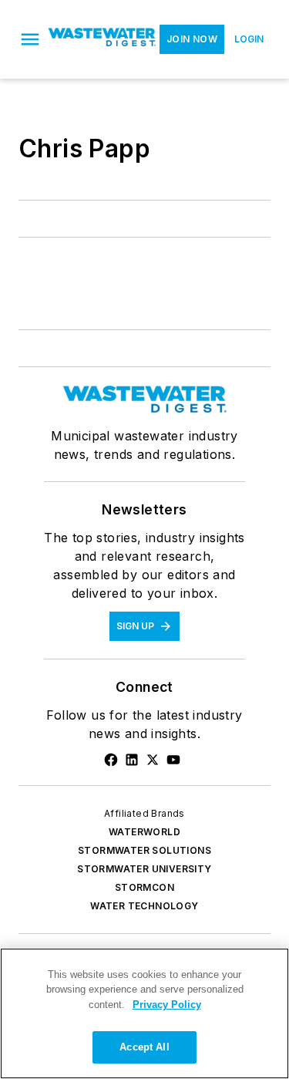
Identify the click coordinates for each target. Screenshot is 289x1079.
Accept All (144, 1047)
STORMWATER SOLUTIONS (144, 850)
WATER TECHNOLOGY (144, 906)
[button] (30, 39)
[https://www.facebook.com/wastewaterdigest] (111, 759)
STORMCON (144, 887)
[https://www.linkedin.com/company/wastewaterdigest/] (131, 759)
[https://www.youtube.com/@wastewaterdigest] (173, 759)
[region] (144, 1013)
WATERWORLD (144, 832)
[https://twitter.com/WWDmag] (152, 759)
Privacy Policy (167, 1004)
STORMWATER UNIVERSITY (144, 869)
